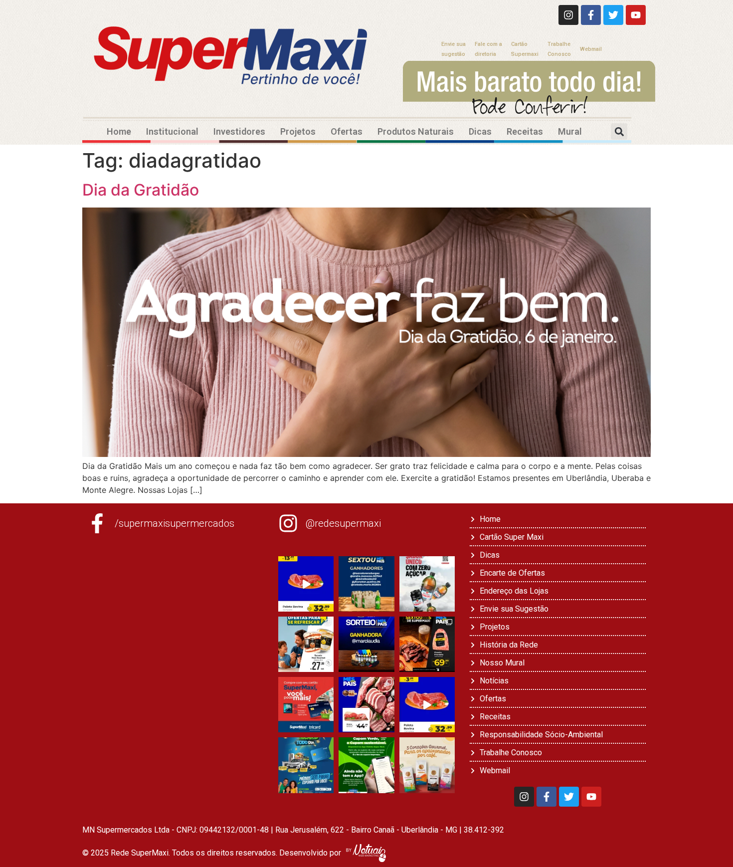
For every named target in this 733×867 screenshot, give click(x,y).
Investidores (239, 131)
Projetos (298, 131)
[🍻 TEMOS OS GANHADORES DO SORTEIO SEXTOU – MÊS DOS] (366, 584)
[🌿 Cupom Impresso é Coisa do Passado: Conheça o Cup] (366, 765)
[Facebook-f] (591, 15)
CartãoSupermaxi (525, 49)
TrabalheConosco (559, 49)
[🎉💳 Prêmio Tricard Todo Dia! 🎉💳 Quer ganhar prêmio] (306, 765)
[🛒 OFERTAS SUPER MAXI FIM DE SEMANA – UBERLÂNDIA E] (306, 584)
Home (119, 131)
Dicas (480, 131)
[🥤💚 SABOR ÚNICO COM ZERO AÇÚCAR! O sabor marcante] (427, 584)
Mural (570, 131)
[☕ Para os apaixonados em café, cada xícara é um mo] (427, 765)
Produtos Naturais (415, 131)
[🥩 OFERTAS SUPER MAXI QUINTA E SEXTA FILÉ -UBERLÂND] (366, 704)
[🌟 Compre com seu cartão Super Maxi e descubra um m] (306, 704)
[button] (619, 131)
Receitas (525, 131)
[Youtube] (636, 15)
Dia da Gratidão (140, 190)
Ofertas (347, 131)
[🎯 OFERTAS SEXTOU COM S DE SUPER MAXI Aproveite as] (427, 644)
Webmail (591, 49)
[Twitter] (613, 15)
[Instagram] (568, 15)
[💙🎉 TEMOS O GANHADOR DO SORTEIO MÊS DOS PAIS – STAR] (366, 644)
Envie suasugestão (453, 49)
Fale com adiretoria (488, 49)
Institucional (172, 131)
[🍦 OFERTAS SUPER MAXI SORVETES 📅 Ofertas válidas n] (306, 644)
